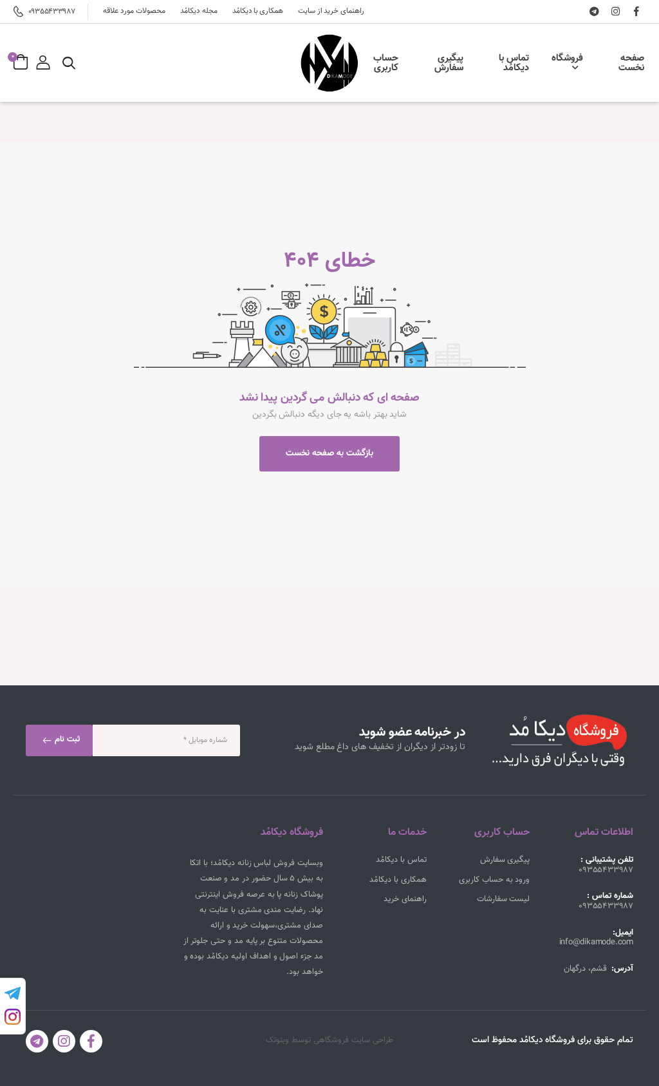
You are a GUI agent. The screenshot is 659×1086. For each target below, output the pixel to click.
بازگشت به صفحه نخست (329, 453)
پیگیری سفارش (448, 63)
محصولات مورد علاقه (134, 11)
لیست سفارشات (503, 899)
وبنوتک (277, 1040)
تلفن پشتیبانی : (606, 859)
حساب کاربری (385, 63)
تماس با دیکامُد (514, 63)
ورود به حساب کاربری (494, 879)
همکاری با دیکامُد (257, 11)
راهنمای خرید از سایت (331, 11)
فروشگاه (567, 58)
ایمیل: (623, 932)
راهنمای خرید (405, 899)
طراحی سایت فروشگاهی (353, 1040)
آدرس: (622, 968)
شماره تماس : (610, 896)
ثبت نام (66, 739)
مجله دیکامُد (199, 11)
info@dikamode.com (596, 943)
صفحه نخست (631, 63)
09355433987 (51, 11)
